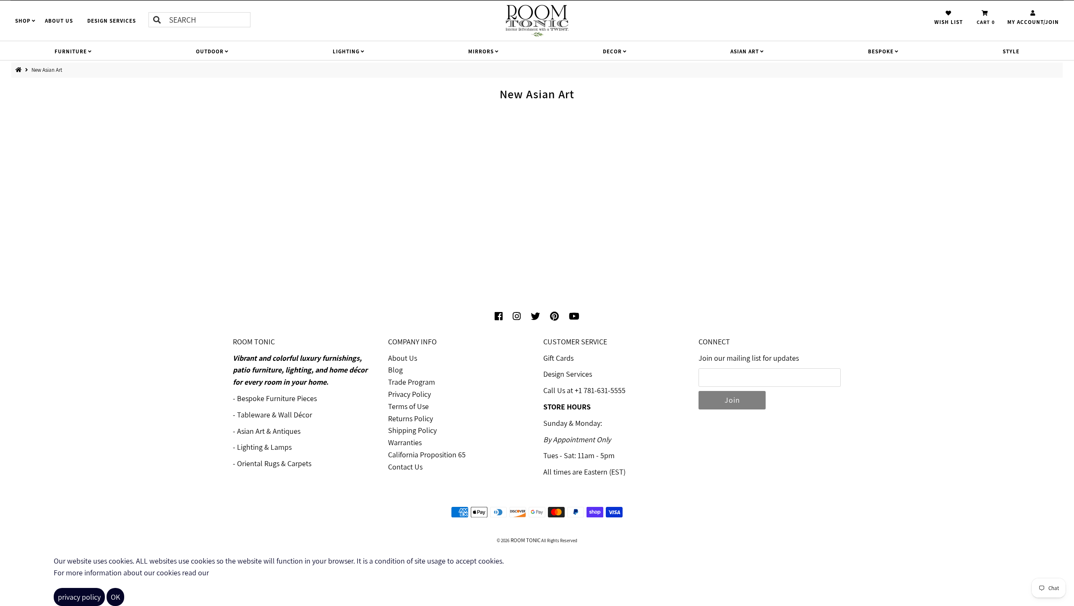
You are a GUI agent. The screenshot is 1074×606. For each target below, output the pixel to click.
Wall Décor (295, 415)
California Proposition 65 (427, 454)
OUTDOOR (210, 51)
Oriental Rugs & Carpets (274, 463)
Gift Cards (558, 358)
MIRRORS (481, 51)
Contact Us (405, 467)
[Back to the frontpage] (20, 69)
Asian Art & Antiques (268, 431)
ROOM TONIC (524, 540)
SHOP (23, 20)
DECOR (612, 51)
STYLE (1011, 51)
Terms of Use (408, 406)
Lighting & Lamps (264, 447)
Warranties (405, 442)
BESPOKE (881, 51)
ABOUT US (59, 20)
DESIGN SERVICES (111, 20)
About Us (402, 358)
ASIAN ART (744, 51)
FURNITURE (71, 51)
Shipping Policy (412, 430)
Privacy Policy (409, 394)
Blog (395, 370)
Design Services (567, 374)
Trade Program (411, 382)
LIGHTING (346, 51)
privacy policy (79, 597)
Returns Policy (410, 418)
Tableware (253, 415)
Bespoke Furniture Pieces (277, 398)
